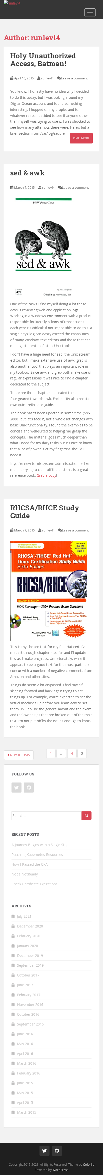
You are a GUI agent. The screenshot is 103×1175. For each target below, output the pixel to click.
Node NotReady (25, 874)
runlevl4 (47, 78)
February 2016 (28, 1073)
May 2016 (25, 1043)
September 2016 (30, 1024)
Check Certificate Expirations (35, 884)
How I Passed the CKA (30, 864)
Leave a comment (74, 78)
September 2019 (30, 965)
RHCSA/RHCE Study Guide (44, 511)
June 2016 (25, 1034)
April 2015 (25, 1102)
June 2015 (25, 1083)
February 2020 (28, 936)
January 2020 (27, 945)
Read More (81, 138)
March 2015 (26, 1112)
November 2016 (30, 1004)
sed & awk (27, 172)
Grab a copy (46, 475)
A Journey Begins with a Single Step (40, 844)
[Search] (87, 815)
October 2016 (28, 1014)
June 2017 (25, 985)
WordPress (60, 1170)
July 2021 (24, 916)
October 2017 (28, 975)
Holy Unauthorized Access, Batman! (43, 59)
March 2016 (26, 1063)
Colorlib (88, 1164)
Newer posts (20, 755)
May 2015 (25, 1092)
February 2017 (28, 994)
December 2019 (30, 955)
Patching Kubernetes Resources (37, 854)
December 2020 (30, 926)
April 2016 (25, 1053)
